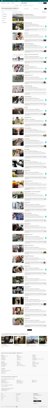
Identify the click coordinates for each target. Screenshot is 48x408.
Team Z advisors (17, 401)
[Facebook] (33, 403)
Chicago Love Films (34, 366)
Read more (42, 40)
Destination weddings (25, 5)
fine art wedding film (3, 365)
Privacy (2, 406)
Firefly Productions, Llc (3, 373)
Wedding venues (17, 5)
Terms (4, 406)
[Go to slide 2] (7, 343)
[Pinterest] (34, 403)
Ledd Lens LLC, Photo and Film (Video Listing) (6, 370)
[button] (33, 8)
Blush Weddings (3, 366)
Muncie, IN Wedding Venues (4, 390)
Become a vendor (31, 5)
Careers (2, 399)
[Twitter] (35, 403)
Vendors (21, 5)
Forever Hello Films (34, 365)
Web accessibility (13, 406)
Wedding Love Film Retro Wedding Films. (21, 365)
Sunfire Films (33, 364)
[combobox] (39, 8)
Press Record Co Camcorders (20, 364)
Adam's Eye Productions (3, 364)
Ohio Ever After (3, 372)
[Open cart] (39, 3)
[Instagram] (36, 403)
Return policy (17, 399)
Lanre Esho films (3, 369)
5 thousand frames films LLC (4, 371)
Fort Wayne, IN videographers (4, 386)
